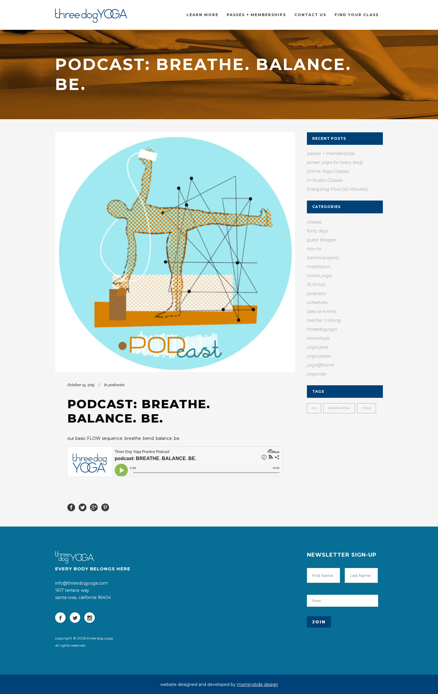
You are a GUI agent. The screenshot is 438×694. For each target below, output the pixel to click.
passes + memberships (331, 153)
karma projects (323, 257)
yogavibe (316, 374)
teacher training (324, 320)
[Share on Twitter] (82, 507)
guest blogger (322, 240)
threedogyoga (322, 329)
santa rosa (339, 408)
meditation (318, 266)
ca (314, 408)
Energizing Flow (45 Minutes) (337, 189)
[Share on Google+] (94, 507)
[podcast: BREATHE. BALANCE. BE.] (175, 252)
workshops (318, 338)
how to (314, 248)
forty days (317, 231)
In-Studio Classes (325, 180)
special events (321, 311)
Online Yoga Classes (328, 171)
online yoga (319, 275)
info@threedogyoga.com (81, 583)
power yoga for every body (335, 162)
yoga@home (320, 365)
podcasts (116, 384)
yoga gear (318, 347)
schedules (317, 302)
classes (314, 222)
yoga (366, 408)
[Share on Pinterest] (105, 507)
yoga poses (319, 356)
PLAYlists (316, 284)
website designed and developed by (219, 684)
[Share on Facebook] (71, 507)
